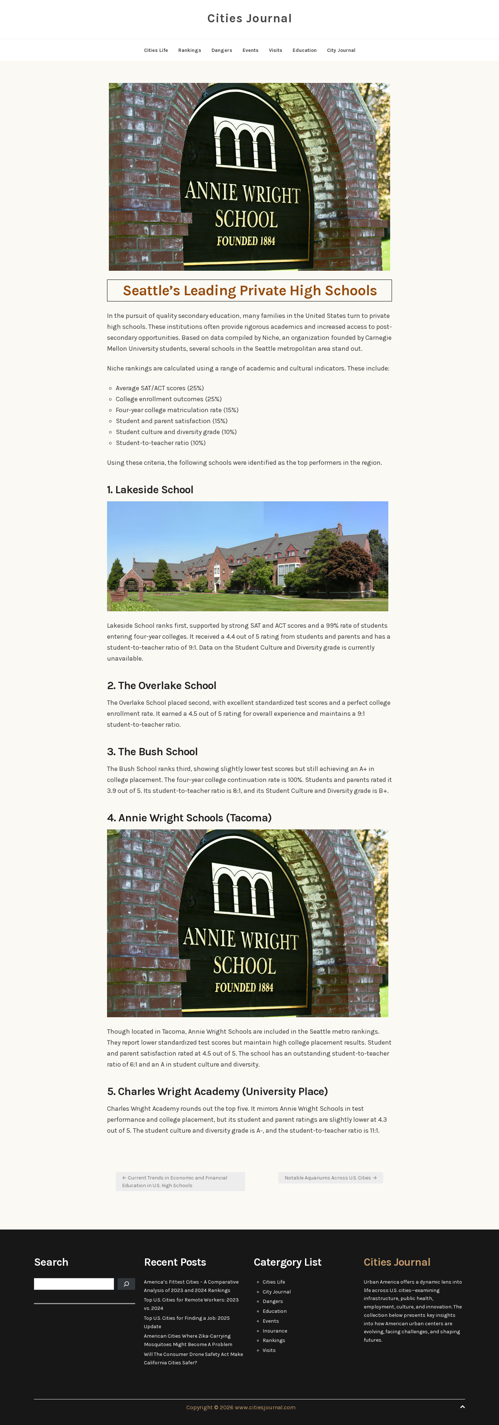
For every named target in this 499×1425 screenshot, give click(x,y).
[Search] (126, 1284)
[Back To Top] (462, 1407)
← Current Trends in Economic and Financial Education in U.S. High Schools (174, 1182)
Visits (275, 50)
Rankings (189, 50)
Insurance (275, 1331)
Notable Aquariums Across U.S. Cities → (331, 1178)
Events (251, 50)
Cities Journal (249, 18)
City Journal (341, 50)
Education (305, 50)
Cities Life (156, 50)
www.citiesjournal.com (265, 1407)
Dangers (222, 50)
